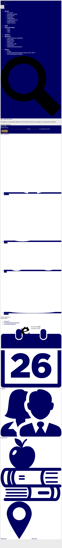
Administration (11, 18)
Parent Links (10, 39)
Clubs (8, 31)
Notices (9, 51)
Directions (34, 538)
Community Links (11, 43)
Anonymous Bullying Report (14, 46)
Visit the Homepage (6, 124)
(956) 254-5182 (35, 129)
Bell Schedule (10, 15)
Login (25, 328)
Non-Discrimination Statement (15, 54)
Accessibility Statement (10, 324)
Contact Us (7, 321)
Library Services (11, 22)
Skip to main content (6, 1)
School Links (10, 45)
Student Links (10, 41)
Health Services (11, 21)
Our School (10, 12)
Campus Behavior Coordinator (15, 38)
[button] (7, 11)
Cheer (8, 30)
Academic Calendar (12, 14)
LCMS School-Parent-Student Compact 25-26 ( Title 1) (21, 52)
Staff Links (10, 42)
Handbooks (10, 17)
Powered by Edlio (35, 328)
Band (8, 29)
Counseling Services (12, 20)
